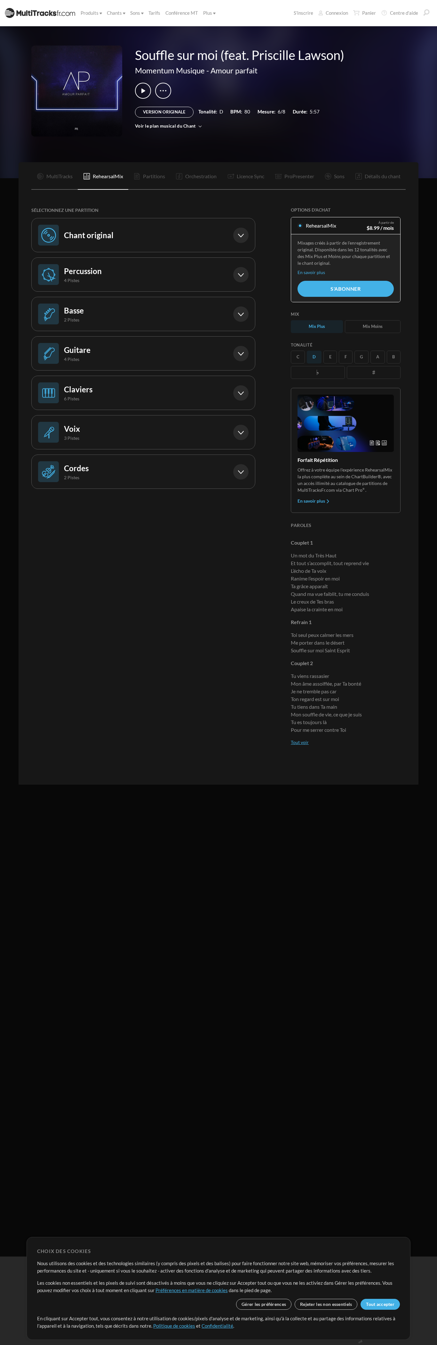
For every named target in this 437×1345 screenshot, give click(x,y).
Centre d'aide (404, 13)
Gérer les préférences (264, 1304)
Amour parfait (234, 70)
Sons (135, 13)
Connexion (337, 13)
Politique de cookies (174, 1326)
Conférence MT (181, 13)
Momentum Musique (170, 70)
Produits (90, 13)
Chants (114, 13)
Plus (207, 13)
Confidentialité (217, 1326)
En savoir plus (311, 272)
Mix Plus (317, 326)
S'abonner (345, 289)
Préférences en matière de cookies (191, 1290)
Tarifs (154, 13)
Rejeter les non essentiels (326, 1304)
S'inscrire (303, 13)
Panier (369, 13)
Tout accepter (380, 1304)
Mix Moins (373, 326)
